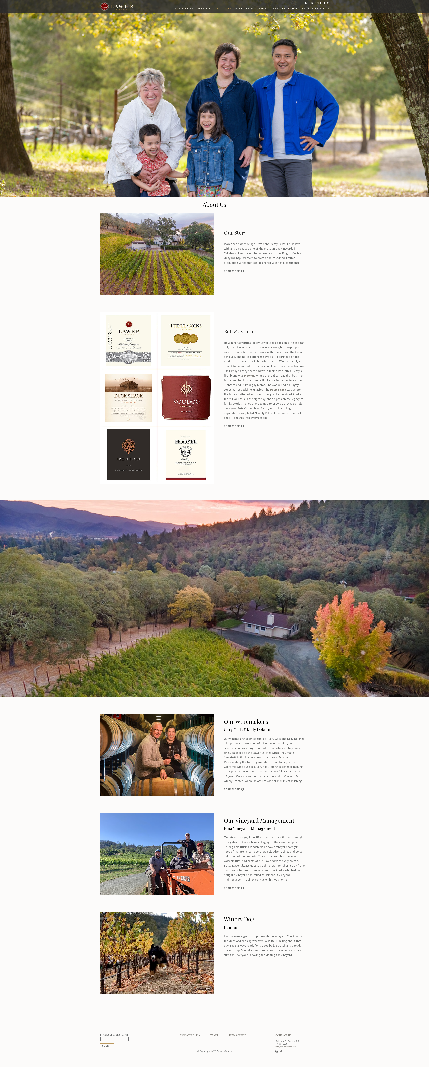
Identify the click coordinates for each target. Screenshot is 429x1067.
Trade (214, 1035)
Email (129, 1039)
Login (309, 3)
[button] (322, 3)
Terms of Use (237, 1035)
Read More (232, 271)
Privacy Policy (190, 1035)
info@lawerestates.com (285, 1046)
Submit (107, 1045)
